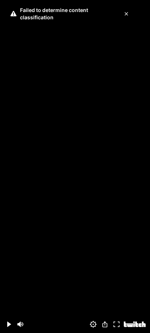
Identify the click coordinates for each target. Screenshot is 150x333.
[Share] (105, 324)
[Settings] (93, 324)
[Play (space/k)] (9, 324)
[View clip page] (134, 324)
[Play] (75, 166)
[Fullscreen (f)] (116, 324)
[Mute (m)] (20, 324)
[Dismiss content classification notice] (126, 13)
